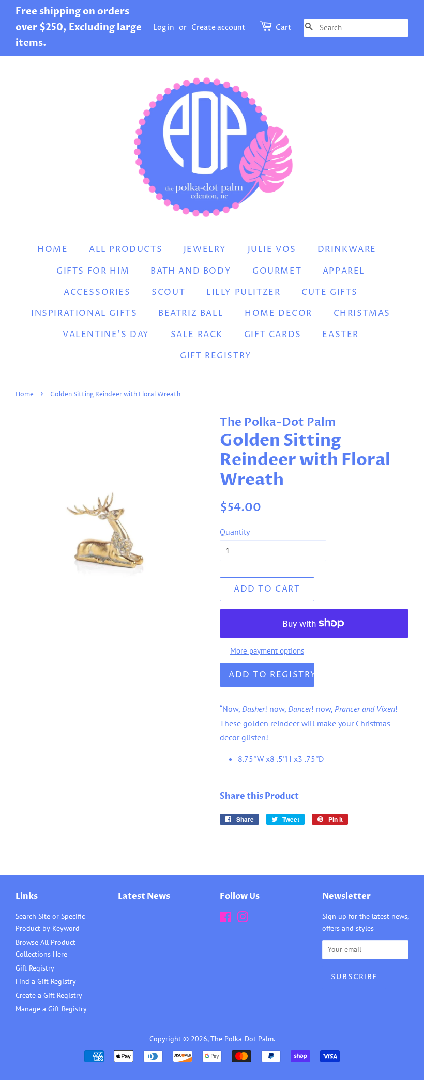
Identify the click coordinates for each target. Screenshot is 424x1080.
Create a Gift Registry (49, 995)
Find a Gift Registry (46, 981)
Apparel (344, 271)
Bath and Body (190, 271)
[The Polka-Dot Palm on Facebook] (226, 919)
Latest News (144, 896)
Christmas (362, 313)
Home (52, 249)
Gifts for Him (93, 271)
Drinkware (346, 249)
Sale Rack (197, 334)
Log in (163, 28)
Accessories (97, 292)
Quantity (235, 532)
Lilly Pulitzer (243, 292)
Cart (284, 28)
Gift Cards (272, 334)
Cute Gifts (329, 292)
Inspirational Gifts (84, 313)
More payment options (267, 651)
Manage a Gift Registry (51, 1008)
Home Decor (278, 313)
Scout (168, 292)
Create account (218, 28)
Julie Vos (272, 249)
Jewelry (205, 249)
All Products (125, 249)
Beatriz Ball (190, 313)
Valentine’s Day (106, 334)
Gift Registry (216, 355)
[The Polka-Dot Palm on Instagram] (242, 919)
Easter (340, 334)
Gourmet (276, 271)
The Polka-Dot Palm (242, 1038)
